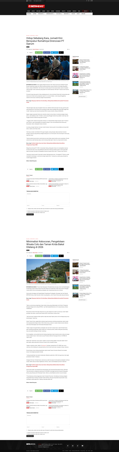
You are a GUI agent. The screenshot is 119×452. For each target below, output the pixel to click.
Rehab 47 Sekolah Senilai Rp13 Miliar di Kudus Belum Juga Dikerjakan (85, 61)
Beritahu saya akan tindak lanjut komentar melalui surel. (38, 211)
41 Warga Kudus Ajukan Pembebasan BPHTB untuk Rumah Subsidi (85, 68)
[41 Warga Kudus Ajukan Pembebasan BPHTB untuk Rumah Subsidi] (76, 68)
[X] (90, 1)
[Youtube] (92, 1)
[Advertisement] (59, 24)
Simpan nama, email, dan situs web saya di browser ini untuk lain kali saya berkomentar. (46, 208)
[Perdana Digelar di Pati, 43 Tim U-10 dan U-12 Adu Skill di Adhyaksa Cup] (76, 91)
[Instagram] (88, 1)
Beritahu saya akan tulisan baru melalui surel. (36, 212)
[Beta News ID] (36, 6)
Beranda (27, 35)
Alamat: (39, 444)
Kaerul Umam (36, 49)
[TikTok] (77, 446)
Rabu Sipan (32, 181)
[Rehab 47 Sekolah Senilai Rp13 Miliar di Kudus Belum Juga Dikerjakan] (76, 61)
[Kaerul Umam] (27, 49)
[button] (91, 11)
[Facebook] (86, 1)
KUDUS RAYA (32, 35)
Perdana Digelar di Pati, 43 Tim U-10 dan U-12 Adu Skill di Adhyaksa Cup (85, 91)
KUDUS (37, 35)
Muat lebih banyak (82, 96)
